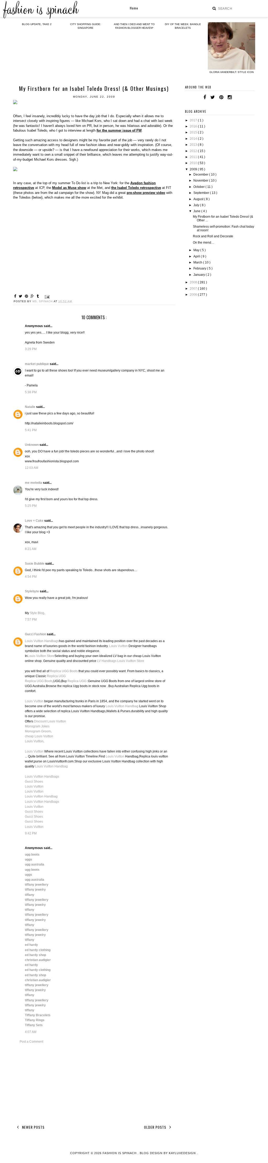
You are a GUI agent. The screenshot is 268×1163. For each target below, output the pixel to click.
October (199, 187)
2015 (194, 132)
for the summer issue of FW (119, 130)
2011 (194, 157)
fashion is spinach (120, 1153)
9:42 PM (31, 833)
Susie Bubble (35, 563)
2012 (194, 151)
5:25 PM (31, 506)
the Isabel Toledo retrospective (136, 188)
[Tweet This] (21, 296)
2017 (194, 120)
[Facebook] (204, 97)
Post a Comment (31, 1041)
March (198, 262)
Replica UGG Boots (64, 671)
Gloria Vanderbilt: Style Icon (231, 72)
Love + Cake (34, 520)
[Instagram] (229, 97)
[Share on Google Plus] (33, 296)
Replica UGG (56, 676)
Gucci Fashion (36, 634)
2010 (194, 163)
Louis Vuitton (118, 646)
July (196, 205)
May (196, 250)
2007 (194, 288)
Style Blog (37, 613)
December (201, 174)
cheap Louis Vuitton (39, 736)
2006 (194, 294)
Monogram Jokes (37, 726)
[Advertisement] (94, 1083)
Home (134, 8)
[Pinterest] (221, 97)
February (200, 268)
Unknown (32, 445)
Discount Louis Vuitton (50, 721)
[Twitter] (212, 97)
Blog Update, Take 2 (37, 24)
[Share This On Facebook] (16, 296)
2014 (194, 139)
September (201, 193)
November (201, 180)
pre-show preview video (146, 193)
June (197, 211)
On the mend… (203, 242)
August (198, 199)
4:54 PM (31, 576)
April (197, 256)
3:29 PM (31, 349)
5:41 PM (31, 430)
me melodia (34, 483)
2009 (194, 169)
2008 (194, 282)
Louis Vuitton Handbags (42, 641)
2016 (194, 126)
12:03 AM (31, 468)
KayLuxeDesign (183, 1153)
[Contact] (236, 97)
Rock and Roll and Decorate (213, 236)
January (199, 275)
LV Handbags (106, 661)
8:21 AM (30, 549)
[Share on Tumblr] (38, 296)
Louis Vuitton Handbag (122, 706)
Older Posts (155, 1127)
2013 (194, 145)
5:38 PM (31, 392)
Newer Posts (32, 1127)
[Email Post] (46, 296)
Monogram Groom (38, 731)
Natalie (30, 407)
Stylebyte (32, 591)
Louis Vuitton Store (40, 656)
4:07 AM (30, 1032)
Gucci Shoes (34, 781)
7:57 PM (31, 619)
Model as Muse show (69, 188)
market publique (37, 364)
